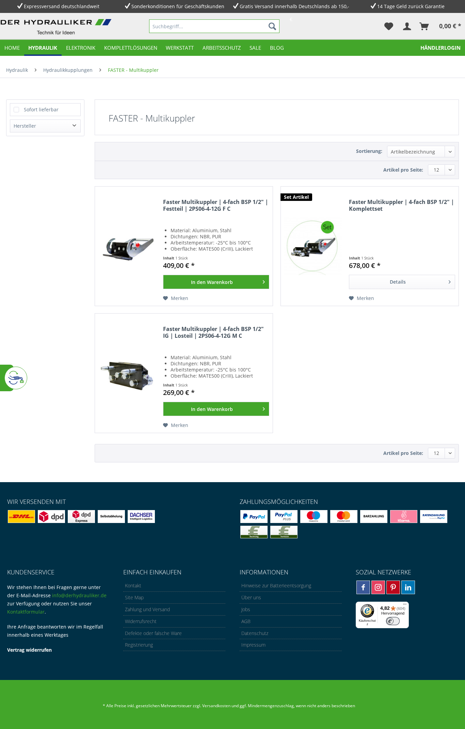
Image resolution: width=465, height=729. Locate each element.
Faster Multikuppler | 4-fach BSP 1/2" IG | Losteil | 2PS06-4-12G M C (213, 332)
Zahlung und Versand (147, 609)
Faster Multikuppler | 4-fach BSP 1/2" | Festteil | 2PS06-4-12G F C (215, 205)
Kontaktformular (26, 611)
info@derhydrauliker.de (79, 595)
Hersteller (25, 126)
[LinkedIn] (408, 587)
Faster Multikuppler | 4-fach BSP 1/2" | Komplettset (401, 205)
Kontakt (133, 585)
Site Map (134, 597)
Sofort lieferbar (41, 109)
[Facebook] (363, 587)
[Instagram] (378, 587)
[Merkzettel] (389, 26)
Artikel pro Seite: (403, 170)
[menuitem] (214, 26)
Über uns (251, 597)
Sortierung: (369, 151)
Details (398, 282)
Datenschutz (254, 633)
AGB (246, 621)
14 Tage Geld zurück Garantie (411, 6)
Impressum (253, 644)
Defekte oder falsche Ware (153, 633)
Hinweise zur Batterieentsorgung (276, 585)
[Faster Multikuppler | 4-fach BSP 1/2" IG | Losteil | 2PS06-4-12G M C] (127, 373)
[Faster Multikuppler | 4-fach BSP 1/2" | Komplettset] (313, 246)
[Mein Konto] (406, 26)
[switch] (393, 621)
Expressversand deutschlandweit (61, 6)
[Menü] (405, 606)
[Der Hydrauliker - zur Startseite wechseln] (57, 27)
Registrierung (139, 644)
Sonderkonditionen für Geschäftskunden (177, 6)
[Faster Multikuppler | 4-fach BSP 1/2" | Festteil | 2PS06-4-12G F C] (127, 246)
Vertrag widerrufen (29, 650)
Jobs (245, 609)
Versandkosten (216, 706)
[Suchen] (272, 26)
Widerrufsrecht (141, 621)
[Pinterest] (393, 587)
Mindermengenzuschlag (270, 706)
